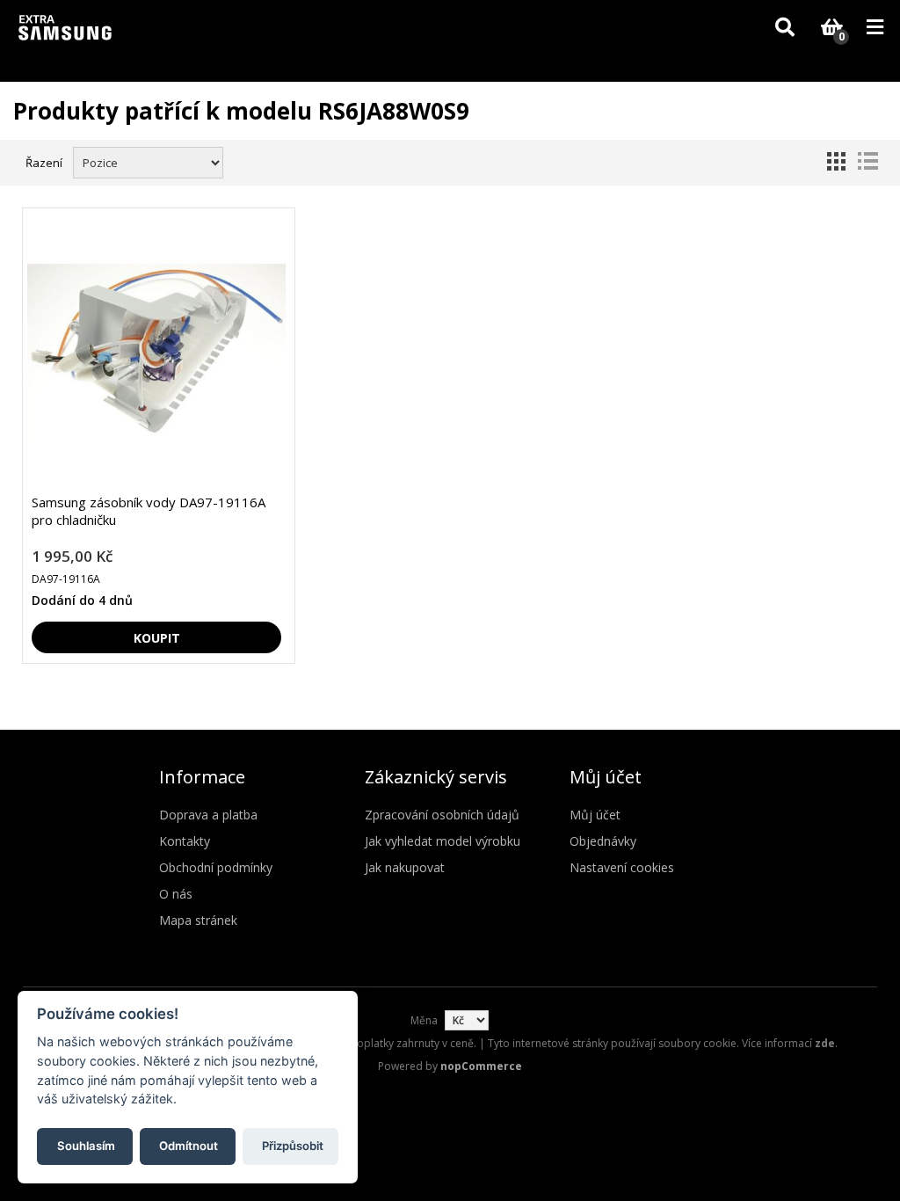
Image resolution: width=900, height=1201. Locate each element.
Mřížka (835, 161)
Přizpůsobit (292, 1146)
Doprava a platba (208, 814)
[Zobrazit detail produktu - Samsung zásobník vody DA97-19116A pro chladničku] (156, 351)
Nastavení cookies (622, 867)
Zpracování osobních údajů (442, 814)
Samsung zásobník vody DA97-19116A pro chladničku (148, 510)
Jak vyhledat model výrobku (442, 841)
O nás (175, 893)
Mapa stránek (198, 920)
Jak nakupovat (405, 867)
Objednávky (603, 841)
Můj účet (595, 814)
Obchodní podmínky (215, 867)
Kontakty (184, 841)
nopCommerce (481, 1066)
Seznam (867, 161)
